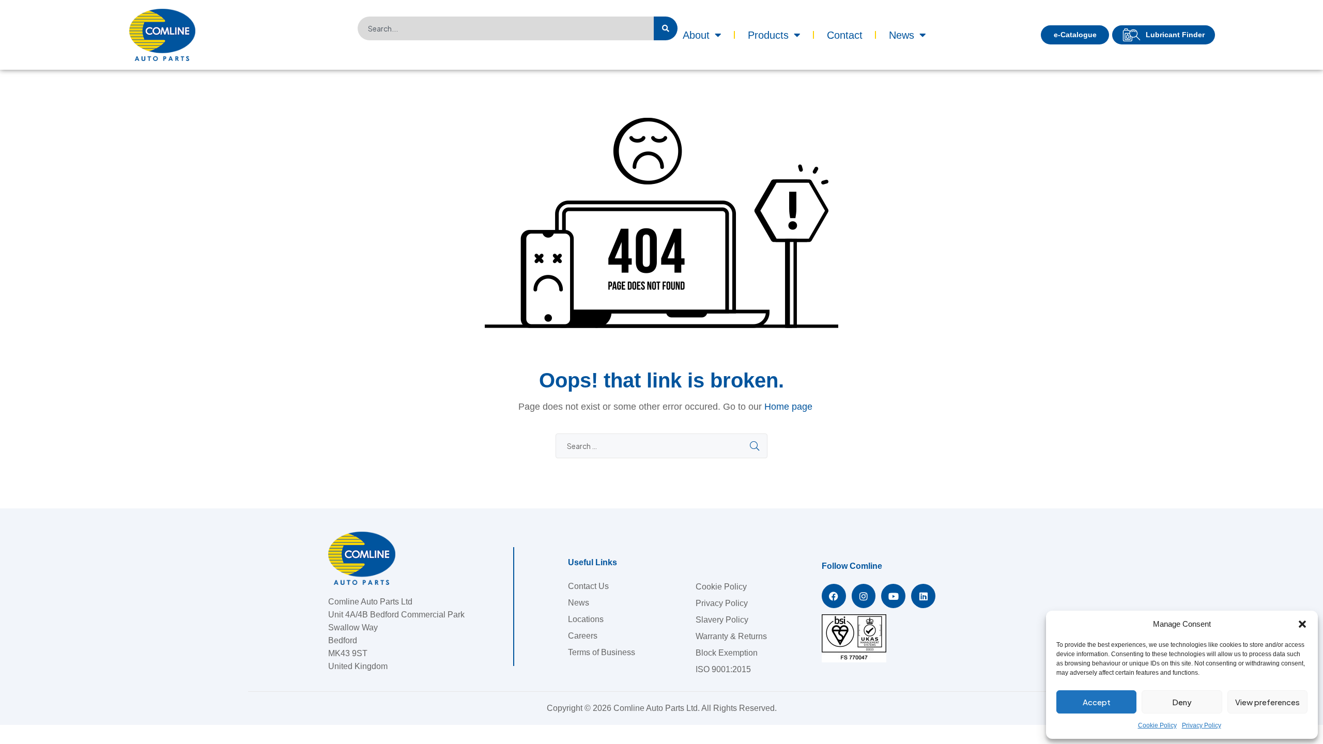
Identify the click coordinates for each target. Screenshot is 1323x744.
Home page (788, 406)
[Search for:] (661, 446)
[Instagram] (864, 596)
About (696, 35)
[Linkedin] (923, 596)
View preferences (1267, 702)
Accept (1097, 702)
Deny (1182, 702)
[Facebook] (834, 596)
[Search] (666, 28)
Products (768, 35)
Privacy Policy (1201, 725)
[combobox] (506, 28)
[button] (1302, 624)
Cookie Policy (1157, 725)
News (901, 35)
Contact (845, 35)
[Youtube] (893, 596)
